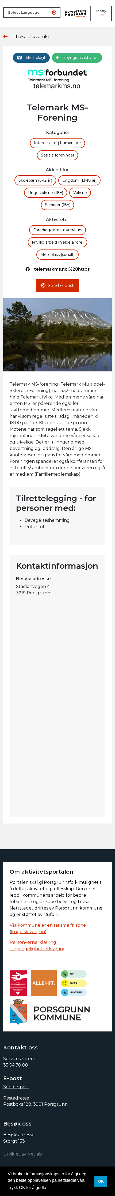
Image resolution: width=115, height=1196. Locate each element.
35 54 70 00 (15, 1065)
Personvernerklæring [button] (68, 1187)
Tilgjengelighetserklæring (38, 948)
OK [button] (101, 1181)
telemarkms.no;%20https (62, 269)
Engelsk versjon (28, 931)
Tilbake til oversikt (30, 36)
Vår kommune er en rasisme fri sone (48, 925)
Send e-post (16, 1086)
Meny (101, 11)
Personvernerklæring (33, 942)
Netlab (34, 1154)
